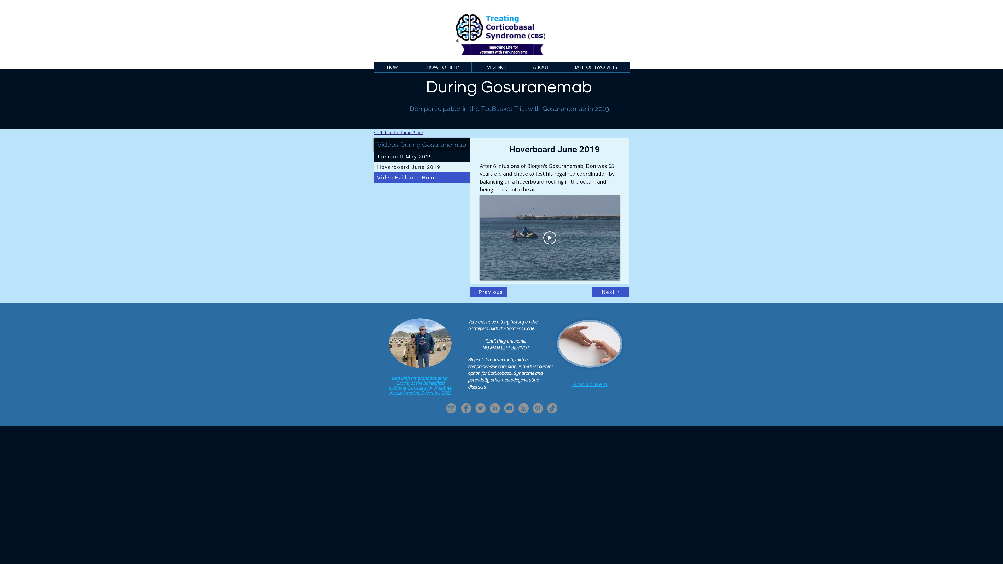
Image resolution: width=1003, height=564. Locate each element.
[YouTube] (509, 408)
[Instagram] (523, 408)
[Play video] (549, 237)
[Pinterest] (538, 408)
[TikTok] (552, 408)
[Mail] (451, 408)
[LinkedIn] (495, 408)
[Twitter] (480, 408)
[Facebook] (466, 408)
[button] (495, 67)
